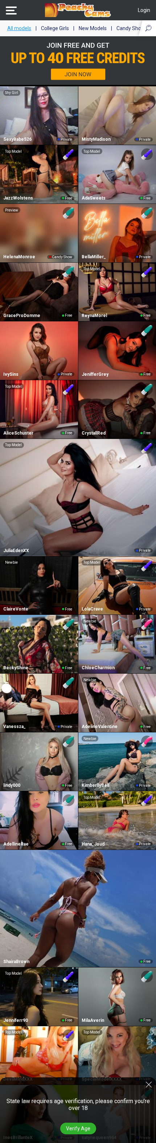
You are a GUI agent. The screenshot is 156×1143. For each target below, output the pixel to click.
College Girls (55, 28)
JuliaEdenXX (16, 550)
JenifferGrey (95, 374)
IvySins (11, 374)
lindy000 (11, 785)
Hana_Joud (93, 844)
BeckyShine (15, 667)
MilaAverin (93, 1020)
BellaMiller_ (94, 256)
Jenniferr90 (15, 1020)
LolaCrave (92, 609)
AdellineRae (16, 844)
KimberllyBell (95, 785)
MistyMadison (96, 139)
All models (19, 28)
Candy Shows (132, 28)
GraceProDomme (21, 315)
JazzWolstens (18, 198)
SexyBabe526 (17, 139)
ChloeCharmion (98, 667)
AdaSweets (94, 198)
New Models (93, 28)
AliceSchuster (18, 433)
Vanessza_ (14, 726)
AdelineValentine (100, 726)
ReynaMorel (94, 315)
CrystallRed (94, 433)
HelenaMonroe (19, 256)
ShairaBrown (16, 961)
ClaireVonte (15, 609)
